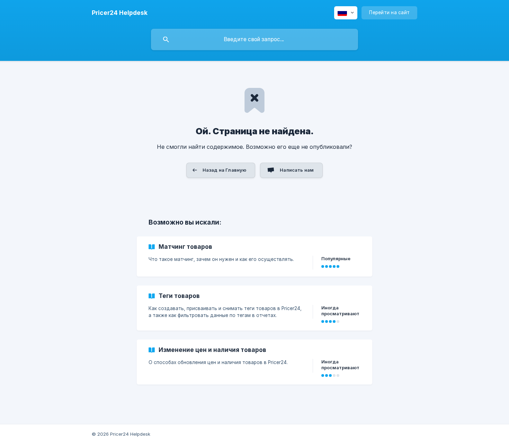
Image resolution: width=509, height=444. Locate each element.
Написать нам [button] (297, 170)
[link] (254, 256)
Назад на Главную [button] (224, 170)
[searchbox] (254, 39)
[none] (120, 12)
